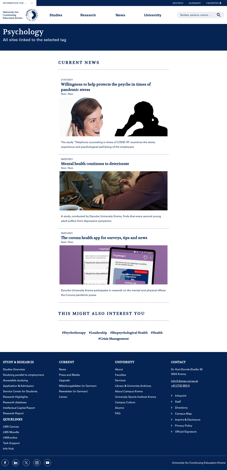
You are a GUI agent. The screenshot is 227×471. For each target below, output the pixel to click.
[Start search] (219, 15)
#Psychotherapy (74, 333)
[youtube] (47, 462)
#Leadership (98, 333)
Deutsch (178, 3)
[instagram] (36, 462)
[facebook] (4, 462)
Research (88, 15)
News (120, 15)
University (152, 15)
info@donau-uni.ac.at (184, 381)
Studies (56, 15)
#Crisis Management (113, 339)
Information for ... (14, 3)
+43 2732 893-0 (180, 385)
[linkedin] (15, 462)
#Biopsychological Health (129, 333)
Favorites (211, 4)
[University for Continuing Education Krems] (21, 14)
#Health (157, 333)
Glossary (193, 4)
